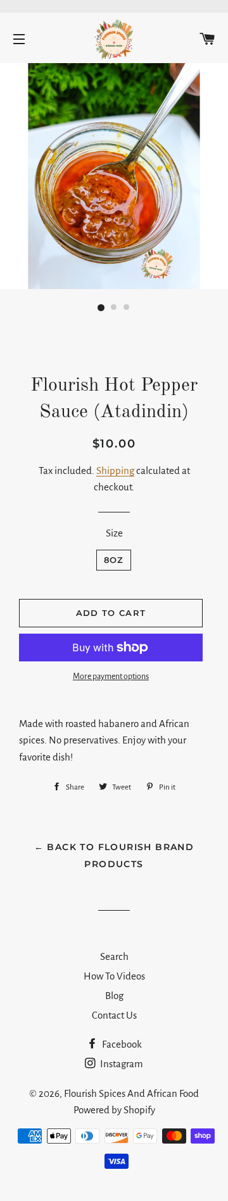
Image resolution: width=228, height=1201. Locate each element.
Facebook (121, 1044)
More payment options (111, 676)
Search (114, 956)
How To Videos (114, 976)
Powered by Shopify (114, 1109)
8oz (114, 560)
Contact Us (114, 1015)
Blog (114, 995)
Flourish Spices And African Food (131, 1093)
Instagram (120, 1063)
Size (114, 533)
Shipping (115, 470)
